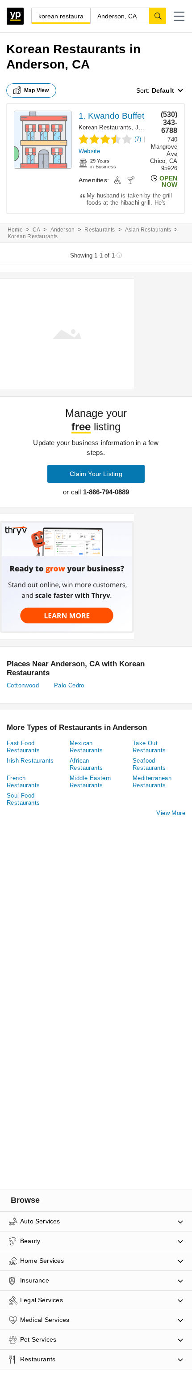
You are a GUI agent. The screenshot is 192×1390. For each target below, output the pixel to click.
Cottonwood (23, 685)
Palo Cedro (69, 685)
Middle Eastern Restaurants (90, 782)
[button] (179, 16)
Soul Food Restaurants (23, 799)
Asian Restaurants (148, 230)
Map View (36, 90)
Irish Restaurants (30, 760)
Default (163, 90)
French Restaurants (23, 782)
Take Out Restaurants (149, 747)
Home (15, 230)
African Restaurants (86, 764)
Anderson (62, 230)
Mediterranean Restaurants (152, 782)
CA (36, 230)
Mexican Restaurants (86, 747)
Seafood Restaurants (149, 764)
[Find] (157, 16)
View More (170, 813)
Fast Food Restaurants (23, 747)
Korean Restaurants (105, 127)
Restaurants (99, 230)
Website (89, 151)
